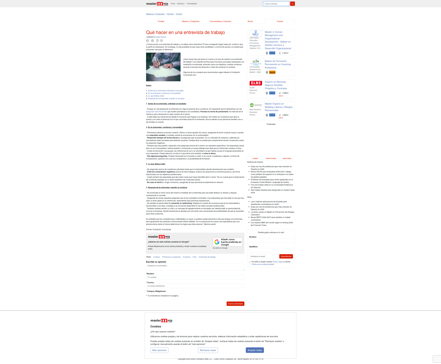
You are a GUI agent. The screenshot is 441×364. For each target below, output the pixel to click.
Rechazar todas (208, 350)
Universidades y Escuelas (220, 21)
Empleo (280, 21)
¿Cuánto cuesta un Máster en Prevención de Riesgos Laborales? (272, 213)
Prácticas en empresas (171, 257)
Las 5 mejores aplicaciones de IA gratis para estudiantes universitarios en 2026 (269, 202)
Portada (161, 21)
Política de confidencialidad (263, 264)
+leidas (255, 158)
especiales (287, 158)
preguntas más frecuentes (156, 111)
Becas (250, 21)
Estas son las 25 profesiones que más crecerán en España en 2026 (271, 167)
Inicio (173, 3)
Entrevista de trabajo (207, 257)
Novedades (192, 3)
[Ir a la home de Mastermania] (157, 3)
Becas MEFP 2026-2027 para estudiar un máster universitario (271, 218)
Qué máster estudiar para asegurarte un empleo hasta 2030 (273, 191)
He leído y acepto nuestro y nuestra (271, 263)
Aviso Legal (277, 261)
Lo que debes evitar (156, 95)
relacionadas (271, 158)
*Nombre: (150, 273)
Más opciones (159, 350)
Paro (195, 257)
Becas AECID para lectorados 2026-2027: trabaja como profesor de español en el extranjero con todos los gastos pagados (272, 174)
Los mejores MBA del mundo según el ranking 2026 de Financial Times (272, 223)
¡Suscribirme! (286, 256)
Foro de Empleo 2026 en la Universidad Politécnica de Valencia (272, 186)
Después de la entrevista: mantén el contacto (166, 98)
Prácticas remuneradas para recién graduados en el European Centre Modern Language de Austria (272, 180)
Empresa (186, 257)
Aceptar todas (255, 350)
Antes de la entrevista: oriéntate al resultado (166, 90)
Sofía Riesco (161, 37)
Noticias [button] (180, 3)
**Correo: (150, 282)
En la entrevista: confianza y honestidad (164, 93)
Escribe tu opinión (156, 261)
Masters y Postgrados (190, 21)
